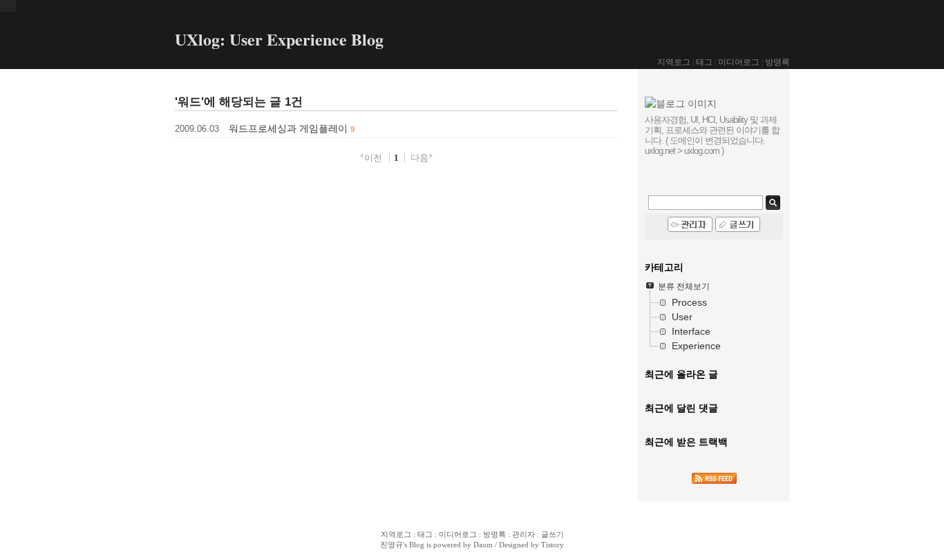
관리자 (523, 534)
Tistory (552, 544)
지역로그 (673, 62)
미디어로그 (738, 62)
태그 (704, 62)
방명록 (777, 62)
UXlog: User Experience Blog (279, 39)
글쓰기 (552, 534)
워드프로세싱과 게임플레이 (288, 128)
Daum (483, 544)
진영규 (391, 544)
